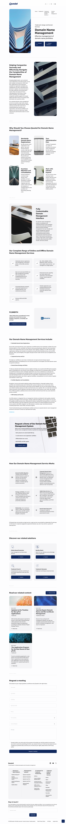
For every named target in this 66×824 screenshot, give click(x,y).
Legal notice (55, 821)
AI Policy (49, 821)
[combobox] (32, 718)
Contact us (11, 412)
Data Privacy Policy (41, 821)
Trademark (41, 11)
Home (36, 11)
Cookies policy (32, 821)
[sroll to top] (63, 821)
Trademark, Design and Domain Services (46, 13)
